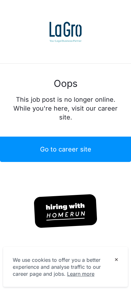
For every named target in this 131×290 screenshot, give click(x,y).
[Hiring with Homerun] (65, 211)
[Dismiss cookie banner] (116, 260)
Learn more (80, 274)
